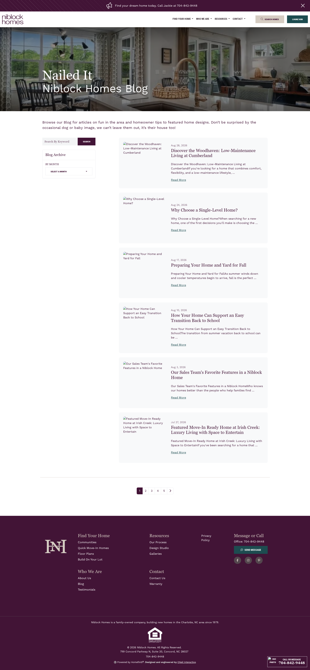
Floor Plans (86, 554)
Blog (81, 584)
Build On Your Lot (90, 559)
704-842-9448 (254, 541)
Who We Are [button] (203, 18)
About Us (84, 578)
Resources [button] (221, 18)
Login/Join (297, 19)
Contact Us (157, 578)
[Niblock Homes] (55, 546)
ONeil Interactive (186, 662)
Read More (178, 180)
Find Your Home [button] (182, 18)
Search (86, 141)
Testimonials (86, 589)
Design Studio (159, 548)
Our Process (157, 542)
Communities (87, 542)
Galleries (155, 554)
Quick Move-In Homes (93, 548)
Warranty (155, 584)
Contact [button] (238, 18)
